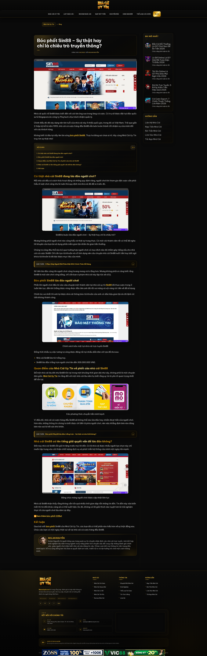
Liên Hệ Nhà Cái (152, 122)
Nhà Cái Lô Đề (98, 591)
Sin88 (109, 285)
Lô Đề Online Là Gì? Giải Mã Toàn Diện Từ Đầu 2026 (161, 59)
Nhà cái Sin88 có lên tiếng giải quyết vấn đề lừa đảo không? (59, 165)
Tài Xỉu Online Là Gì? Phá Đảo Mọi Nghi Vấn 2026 (160, 73)
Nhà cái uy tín (54, 14)
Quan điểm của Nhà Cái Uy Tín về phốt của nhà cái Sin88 (58, 161)
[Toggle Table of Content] (132, 147)
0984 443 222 (51, 630)
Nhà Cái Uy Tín (49, 24)
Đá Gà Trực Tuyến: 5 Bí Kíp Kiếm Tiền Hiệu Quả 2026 (161, 87)
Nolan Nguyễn (93, 52)
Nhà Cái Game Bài (100, 587)
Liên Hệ (122, 598)
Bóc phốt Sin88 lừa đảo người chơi (50, 157)
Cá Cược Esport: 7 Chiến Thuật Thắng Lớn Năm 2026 (161, 101)
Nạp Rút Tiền (100, 14)
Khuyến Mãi (114, 14)
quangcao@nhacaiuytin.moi (91, 621)
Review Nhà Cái (85, 14)
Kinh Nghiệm (128, 14)
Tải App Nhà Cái (153, 139)
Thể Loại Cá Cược (144, 14)
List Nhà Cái (69, 14)
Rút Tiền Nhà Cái (153, 131)
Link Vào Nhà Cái (153, 135)
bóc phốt (50, 526)
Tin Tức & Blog (125, 594)
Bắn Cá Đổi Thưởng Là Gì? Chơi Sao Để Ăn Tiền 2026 (161, 46)
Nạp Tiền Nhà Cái (153, 126)
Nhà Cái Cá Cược (99, 583)
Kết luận (41, 168)
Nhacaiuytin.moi (44, 589)
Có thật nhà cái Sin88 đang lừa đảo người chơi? (55, 153)
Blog (157, 14)
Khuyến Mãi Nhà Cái (126, 583)
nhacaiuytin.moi (87, 630)
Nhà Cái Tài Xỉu (99, 594)
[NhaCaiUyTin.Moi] (103, 5)
